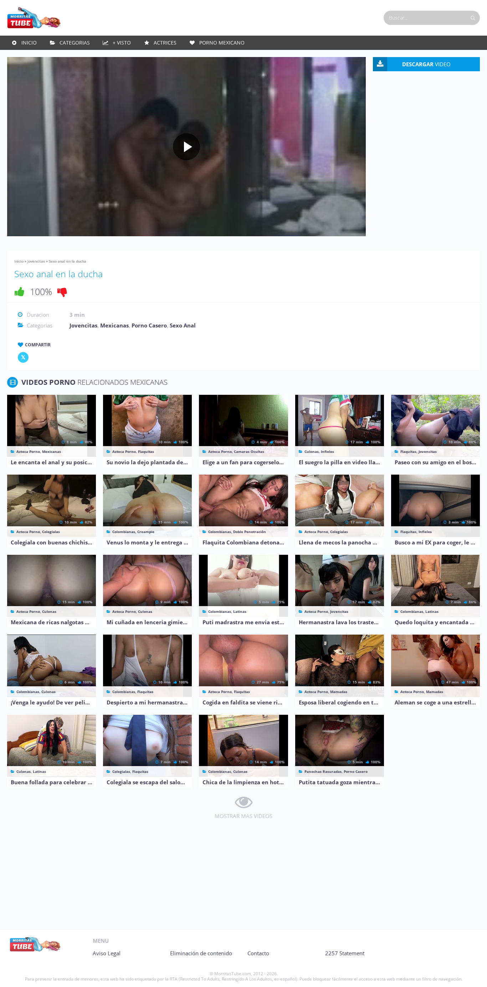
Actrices (165, 42)
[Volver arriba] (472, 974)
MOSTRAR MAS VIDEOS (243, 816)
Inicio (29, 42)
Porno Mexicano (222, 42)
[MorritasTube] (34, 17)
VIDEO (426, 64)
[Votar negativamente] (62, 291)
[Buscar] (473, 18)
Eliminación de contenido (201, 953)
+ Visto (122, 42)
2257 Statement (344, 953)
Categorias (75, 42)
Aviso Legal (107, 953)
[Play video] (186, 146)
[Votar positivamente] (19, 291)
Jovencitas (36, 261)
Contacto (258, 953)
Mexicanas (114, 325)
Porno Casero (149, 325)
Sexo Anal (183, 325)
